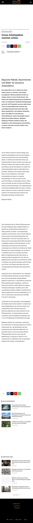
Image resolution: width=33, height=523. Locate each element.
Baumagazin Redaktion (13, 51)
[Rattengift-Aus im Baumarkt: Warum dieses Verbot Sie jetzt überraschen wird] (6, 463)
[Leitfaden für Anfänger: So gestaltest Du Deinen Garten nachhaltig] (6, 424)
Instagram (20, 519)
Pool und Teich (9, 31)
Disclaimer (17, 508)
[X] (12, 46)
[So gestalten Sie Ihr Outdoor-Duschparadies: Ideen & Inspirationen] (6, 407)
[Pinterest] (15, 46)
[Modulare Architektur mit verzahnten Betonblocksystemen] (6, 472)
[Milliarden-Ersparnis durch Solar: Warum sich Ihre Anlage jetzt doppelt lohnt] (6, 480)
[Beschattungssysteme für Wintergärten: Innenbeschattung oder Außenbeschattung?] (6, 416)
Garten (10, 29)
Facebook (11, 519)
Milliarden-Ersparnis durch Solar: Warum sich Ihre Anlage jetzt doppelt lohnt (21, 479)
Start (3, 29)
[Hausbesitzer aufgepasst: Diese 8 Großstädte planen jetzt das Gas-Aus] (6, 489)
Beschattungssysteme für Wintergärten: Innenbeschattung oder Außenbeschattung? (21, 415)
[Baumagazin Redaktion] (4, 51)
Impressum (17, 505)
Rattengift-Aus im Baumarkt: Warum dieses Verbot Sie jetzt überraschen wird (21, 462)
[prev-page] (3, 430)
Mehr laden (16, 495)
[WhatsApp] (19, 46)
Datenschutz (16, 503)
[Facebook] (8, 46)
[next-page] (5, 430)
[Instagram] (16, 519)
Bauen (6, 29)
